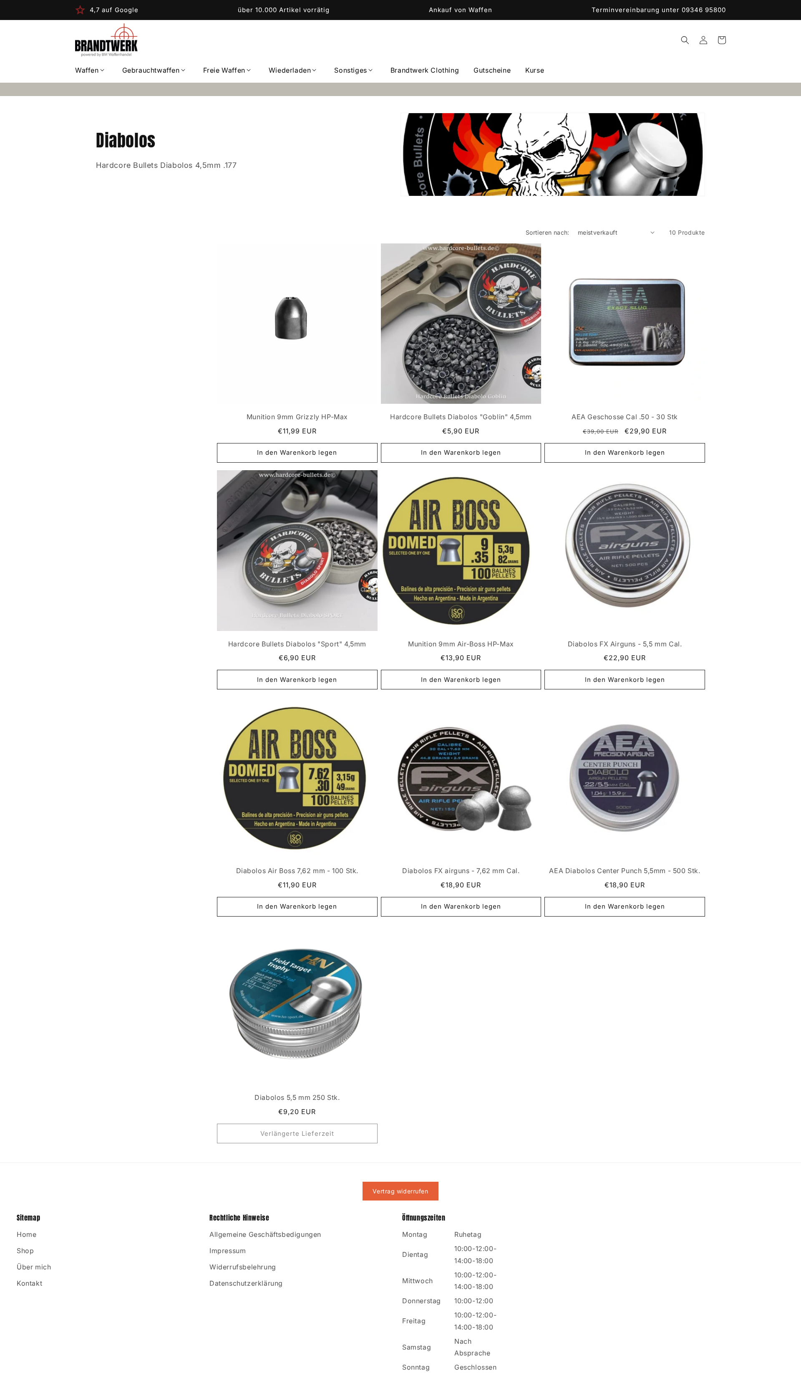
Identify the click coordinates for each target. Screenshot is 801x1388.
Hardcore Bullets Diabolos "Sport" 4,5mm (297, 644)
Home (26, 1234)
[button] (91, 70)
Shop (25, 1250)
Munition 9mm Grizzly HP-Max (297, 417)
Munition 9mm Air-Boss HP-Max (461, 644)
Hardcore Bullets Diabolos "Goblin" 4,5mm (461, 417)
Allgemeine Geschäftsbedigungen (265, 1234)
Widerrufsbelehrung (242, 1267)
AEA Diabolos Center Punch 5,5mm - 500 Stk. (624, 870)
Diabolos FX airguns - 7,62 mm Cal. (460, 870)
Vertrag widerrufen (400, 1191)
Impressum (227, 1250)
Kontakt (29, 1283)
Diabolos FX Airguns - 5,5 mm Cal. (625, 644)
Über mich (34, 1267)
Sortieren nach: (547, 232)
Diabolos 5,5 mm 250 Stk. (297, 1097)
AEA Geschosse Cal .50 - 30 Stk (625, 417)
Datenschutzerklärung (246, 1283)
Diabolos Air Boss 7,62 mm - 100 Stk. (297, 870)
